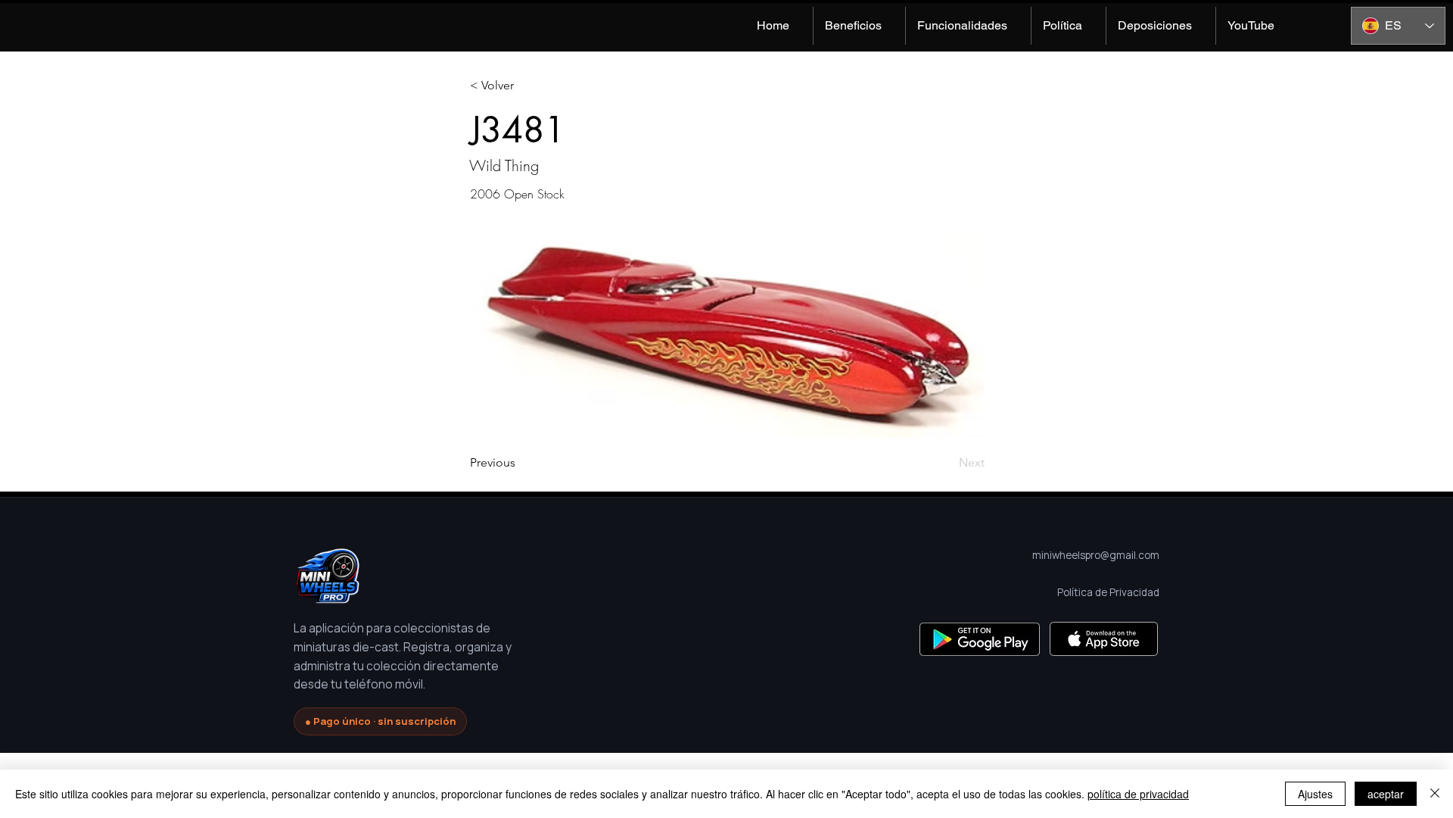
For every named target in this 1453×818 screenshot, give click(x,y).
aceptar (1385, 793)
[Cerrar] (1435, 794)
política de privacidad (1138, 793)
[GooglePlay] (979, 639)
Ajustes (1315, 793)
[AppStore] (1103, 639)
